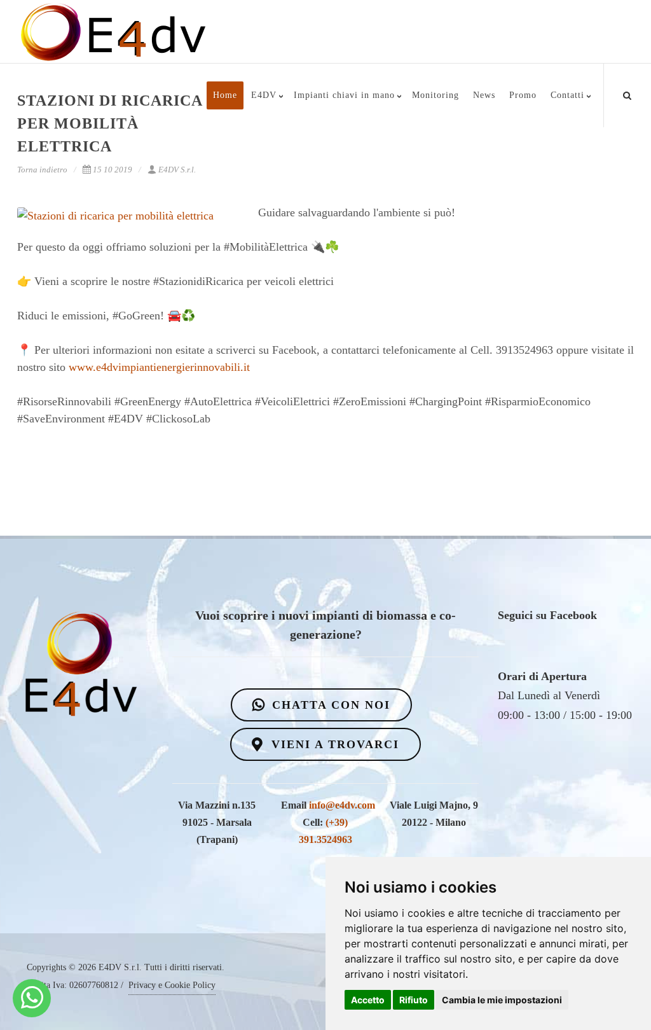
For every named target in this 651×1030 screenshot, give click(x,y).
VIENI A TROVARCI (333, 744)
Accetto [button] (368, 999)
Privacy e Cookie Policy (172, 985)
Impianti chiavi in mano (344, 95)
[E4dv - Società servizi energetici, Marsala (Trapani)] (32, 998)
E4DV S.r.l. (177, 169)
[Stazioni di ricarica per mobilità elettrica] (128, 216)
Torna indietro (42, 169)
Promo (523, 95)
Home (225, 95)
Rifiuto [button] (413, 999)
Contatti (567, 95)
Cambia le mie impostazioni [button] (502, 999)
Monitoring (435, 95)
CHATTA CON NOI (329, 705)
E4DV (264, 95)
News (484, 95)
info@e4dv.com (342, 805)
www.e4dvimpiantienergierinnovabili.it (159, 367)
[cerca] (627, 93)
